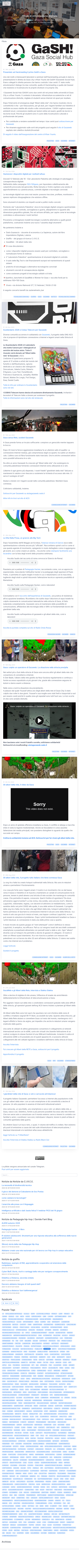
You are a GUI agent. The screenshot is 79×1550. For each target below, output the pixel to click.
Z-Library (53, 1506)
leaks (24, 1506)
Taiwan (29, 1427)
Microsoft (56, 1322)
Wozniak (59, 1508)
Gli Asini (19, 1397)
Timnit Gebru (47, 1530)
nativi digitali (50, 1454)
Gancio (72, 634)
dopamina (5, 1351)
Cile (72, 1427)
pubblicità (38, 1349)
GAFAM (4, 1316)
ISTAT (46, 1411)
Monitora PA (60, 1519)
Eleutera (30, 1481)
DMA (41, 1381)
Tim (17, 1341)
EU (23, 1332)
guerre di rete (60, 1324)
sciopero (20, 1533)
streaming (60, 1449)
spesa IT (5, 1462)
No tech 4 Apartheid (57, 1389)
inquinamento (58, 1319)
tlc (14, 1533)
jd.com (27, 1519)
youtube (5, 1389)
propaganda (39, 1481)
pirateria (25, 1357)
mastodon (33, 1357)
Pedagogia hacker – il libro (13, 1229)
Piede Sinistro (7, 1430)
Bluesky (5, 1457)
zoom (22, 1446)
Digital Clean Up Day (55, 1511)
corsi (33, 1370)
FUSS (38, 1419)
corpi (54, 1481)
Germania (68, 1419)
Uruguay (34, 1498)
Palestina (50, 141)
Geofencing (53, 1471)
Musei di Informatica (22, 1435)
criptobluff (50, 1427)
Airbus (37, 1516)
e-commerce (19, 1519)
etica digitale (63, 1414)
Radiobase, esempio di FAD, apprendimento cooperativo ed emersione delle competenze (34, 1264)
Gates (13, 1487)
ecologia (16, 1349)
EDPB (27, 1438)
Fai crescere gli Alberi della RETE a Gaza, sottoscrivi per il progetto (31, 1049)
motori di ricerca (27, 1349)
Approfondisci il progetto (13, 1054)
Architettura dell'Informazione (64, 1527)
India (24, 1473)
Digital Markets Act (46, 1498)
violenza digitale (28, 1503)
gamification (18, 1406)
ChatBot (40, 1373)
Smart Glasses (46, 1527)
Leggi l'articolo (9, 946)
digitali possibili (68, 1381)
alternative (47, 1335)
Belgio (8, 1533)
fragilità (48, 1449)
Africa (35, 1457)
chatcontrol (54, 1354)
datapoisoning (7, 1519)
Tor (60, 1506)
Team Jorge (39, 1465)
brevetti (18, 1414)
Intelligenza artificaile (57, 1435)
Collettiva (42, 1473)
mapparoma (39, 1454)
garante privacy (8, 1346)
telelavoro (53, 1384)
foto (29, 1468)
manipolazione (26, 1376)
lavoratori (65, 1322)
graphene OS (6, 1460)
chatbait (30, 1449)
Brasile (13, 1525)
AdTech (5, 1495)
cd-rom (43, 1533)
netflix (5, 1522)
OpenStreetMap (51, 1443)
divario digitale (7, 1384)
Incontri (5, 1527)
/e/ (17, 1476)
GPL (41, 1414)
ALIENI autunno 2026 (11, 1223)
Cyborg (5, 1516)
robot (4, 1438)
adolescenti (6, 1368)
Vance (56, 1530)
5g (35, 1479)
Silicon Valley (12, 1381)
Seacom (16, 1468)
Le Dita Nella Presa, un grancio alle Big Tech (22, 538)
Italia (52, 1362)
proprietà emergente (9, 1514)
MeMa (74, 1446)
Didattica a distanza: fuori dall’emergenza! (19, 1290)
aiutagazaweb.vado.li (37, 745)
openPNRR (13, 1516)
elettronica (49, 1468)
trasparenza (30, 1495)
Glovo (62, 1498)
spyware (48, 1330)
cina (52, 1419)
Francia (26, 1346)
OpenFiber (65, 1408)
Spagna (67, 1397)
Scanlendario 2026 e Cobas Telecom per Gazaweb (25, 330)
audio (4, 1319)
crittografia (49, 1381)
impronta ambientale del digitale (25, 1335)
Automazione (35, 1389)
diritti (54, 1349)
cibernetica (65, 1427)
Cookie (17, 1427)
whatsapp (39, 1338)
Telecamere (62, 1473)
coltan (73, 1408)
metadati (56, 1441)
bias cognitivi (37, 1343)
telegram (32, 1351)
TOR (37, 1435)
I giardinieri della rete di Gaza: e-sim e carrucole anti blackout (29, 1094)
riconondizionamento (36, 1460)
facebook (22, 1338)
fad (58, 1341)
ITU (38, 1476)
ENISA (57, 1498)
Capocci (54, 1487)
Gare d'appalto (7, 1427)
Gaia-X (68, 1357)
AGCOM (35, 1341)
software (49, 1359)
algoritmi (45, 1327)
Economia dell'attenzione (11, 1416)
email (28, 1378)
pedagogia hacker (54, 634)
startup (62, 1471)
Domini (18, 1506)
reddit (62, 1522)
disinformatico (64, 1443)
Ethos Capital (22, 1454)
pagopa (48, 1481)
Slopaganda (34, 1471)
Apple (28, 1332)
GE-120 (12, 1481)
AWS (41, 1446)
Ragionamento (7, 1500)
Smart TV (24, 1362)
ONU (11, 1495)
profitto (52, 1476)
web (45, 1387)
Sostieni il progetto (11, 951)
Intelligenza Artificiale (14, 1314)
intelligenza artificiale (10, 1378)
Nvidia (43, 1487)
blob (38, 1484)
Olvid (10, 1530)
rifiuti (44, 1368)
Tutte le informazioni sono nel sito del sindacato (23, 398)
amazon (58, 1362)
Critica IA (45, 1419)
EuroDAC (5, 1465)
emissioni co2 (7, 1335)
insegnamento (7, 1357)
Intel (69, 1384)
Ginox (22, 1457)
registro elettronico (26, 1516)
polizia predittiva (23, 1370)
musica (29, 1411)
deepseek (54, 1403)
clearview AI (44, 1416)
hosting (28, 1508)
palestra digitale (50, 1433)
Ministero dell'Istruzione (41, 1378)
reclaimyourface (29, 1419)
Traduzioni (71, 1473)
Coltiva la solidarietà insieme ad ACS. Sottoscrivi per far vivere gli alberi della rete (38, 838)
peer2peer (5, 1443)
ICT (75, 1419)
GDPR (33, 1314)
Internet (72, 141)
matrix (66, 1508)
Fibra (61, 1368)
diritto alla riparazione (10, 1362)
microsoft (60, 1357)
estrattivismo (36, 1346)
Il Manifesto (43, 1457)
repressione (48, 1400)
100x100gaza (32, 184)
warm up (5, 1481)
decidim (36, 1487)
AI (3, 1314)
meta (23, 1430)
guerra (33, 296)
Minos (31, 1454)
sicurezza (30, 1338)
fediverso (32, 1373)
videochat (54, 1416)
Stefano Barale (21, 1330)
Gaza (57, 141)
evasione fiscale (8, 1473)
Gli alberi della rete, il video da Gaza (18, 785)
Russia (25, 1414)
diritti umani (41, 1495)
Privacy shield (67, 1341)
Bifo (74, 1449)
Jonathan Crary (64, 1481)
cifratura (21, 1441)
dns (72, 1368)
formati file (67, 1525)
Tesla (68, 1500)
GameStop (70, 1522)
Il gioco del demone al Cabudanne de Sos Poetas (23, 1192)
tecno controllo (8, 1322)
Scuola (64, 1335)
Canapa (50, 1500)
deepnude (71, 1433)
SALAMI (23, 1468)
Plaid (32, 1433)
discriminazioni (7, 1433)
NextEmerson (14, 1422)
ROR (34, 1376)
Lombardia (44, 1397)
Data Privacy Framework (66, 1349)
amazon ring (19, 1451)
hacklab (28, 1400)
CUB (20, 1492)
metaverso (17, 1392)
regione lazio (46, 1516)
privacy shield (24, 1381)
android (65, 1370)
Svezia (71, 1530)
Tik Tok (45, 1362)
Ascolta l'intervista (11, 1044)
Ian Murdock (6, 1479)
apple (4, 1365)
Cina (39, 1335)
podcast (71, 1435)
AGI (37, 1506)
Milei (13, 1498)
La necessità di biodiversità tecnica (17, 1185)
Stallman (22, 1465)
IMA (37, 1365)
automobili (71, 1438)
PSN (25, 1522)
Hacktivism (32, 1392)
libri (44, 1316)
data (27, 1389)
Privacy (54, 1314)
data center (65, 1354)
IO (62, 1397)
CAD (36, 1416)
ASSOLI (63, 1438)
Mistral (17, 1530)
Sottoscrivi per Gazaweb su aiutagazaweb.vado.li (24, 493)
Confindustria (15, 1527)
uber (32, 1435)
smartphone (37, 1324)
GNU (17, 1511)
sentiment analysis (68, 1516)
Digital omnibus (38, 1443)
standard (23, 1460)
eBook (65, 1506)
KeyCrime (61, 1424)
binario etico (30, 1451)
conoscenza (58, 1400)
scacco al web (66, 1430)
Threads (25, 1416)
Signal (67, 1368)
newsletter (33, 1414)
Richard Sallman (8, 1511)
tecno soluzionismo (9, 1395)
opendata (43, 1365)
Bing (46, 1506)
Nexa (24, 1392)
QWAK (74, 1492)
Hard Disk (67, 1446)
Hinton (33, 1438)
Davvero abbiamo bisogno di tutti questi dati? (21, 1284)
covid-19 (24, 1373)
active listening (8, 1506)
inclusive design (43, 1403)
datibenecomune (69, 1454)
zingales (56, 1516)
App (70, 1362)
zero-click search (21, 1471)
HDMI (66, 1479)
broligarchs (49, 1376)
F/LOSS (30, 1462)
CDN (54, 1424)
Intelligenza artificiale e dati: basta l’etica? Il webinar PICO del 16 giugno (32, 1210)
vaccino (11, 1438)
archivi (26, 1492)
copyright (43, 1341)
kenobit (71, 1365)
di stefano (57, 1525)
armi (53, 1357)
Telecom (40, 1438)
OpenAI (62, 1351)
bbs (15, 1495)
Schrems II (63, 1330)
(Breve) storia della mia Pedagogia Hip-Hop (20, 1244)
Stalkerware (31, 1441)
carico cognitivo (21, 1484)
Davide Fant (11, 1370)
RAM (3, 1411)
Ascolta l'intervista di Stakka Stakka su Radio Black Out (26, 1140)
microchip (6, 1498)
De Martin (39, 1354)
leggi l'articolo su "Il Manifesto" (16, 1135)
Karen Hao (51, 1533)
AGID (70, 1416)
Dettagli (31, 1506)
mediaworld (36, 1519)
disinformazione (40, 1500)
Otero (4, 1530)
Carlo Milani (71, 1324)
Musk (66, 1327)
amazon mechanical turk (11, 1408)
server (19, 1424)
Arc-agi (54, 1514)
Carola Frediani (7, 1354)
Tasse (21, 1389)
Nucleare (24, 1384)
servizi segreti (20, 1411)
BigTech (54, 296)
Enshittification (15, 1462)
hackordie (63, 1530)
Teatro (31, 1525)
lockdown (13, 1522)
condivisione (35, 1492)
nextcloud (6, 1387)
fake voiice (58, 1489)
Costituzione (56, 1451)
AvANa (39, 1362)
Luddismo (5, 1487)
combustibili (29, 1489)
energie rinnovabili (60, 1395)
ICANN (4, 1454)
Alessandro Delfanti (15, 1489)
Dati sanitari (6, 1446)
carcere (21, 1495)
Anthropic (64, 1441)
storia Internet (24, 1395)
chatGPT (23, 1324)
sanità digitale (37, 1408)
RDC (27, 1498)
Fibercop (5, 1525)
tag (64, 1503)
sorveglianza (36, 1316)
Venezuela (45, 1519)
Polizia (58, 1381)
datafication (38, 1411)
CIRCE (37, 1322)
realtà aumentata (63, 1476)
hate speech (21, 1481)
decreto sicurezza (61, 1468)
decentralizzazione (9, 1403)
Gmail (65, 1451)
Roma (17, 1384)
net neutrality (64, 1514)
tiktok (74, 1397)
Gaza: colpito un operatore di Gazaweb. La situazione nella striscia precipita (35, 667)
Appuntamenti (28, 1322)
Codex (37, 1462)
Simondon (53, 1411)
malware (28, 1341)
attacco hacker (66, 1373)
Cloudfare (57, 1365)
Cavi (48, 1357)
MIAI (37, 1489)
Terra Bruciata (7, 1484)
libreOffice (59, 1419)
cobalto (57, 1408)
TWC (50, 1365)
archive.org (62, 1422)
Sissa (22, 1378)
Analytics (63, 1416)
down (65, 1365)
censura (32, 1330)
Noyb (35, 1359)
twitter (17, 1343)
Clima (23, 1427)
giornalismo (41, 1370)
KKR (68, 1351)
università (19, 1354)
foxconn (56, 1430)
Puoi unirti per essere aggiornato (15, 1169)
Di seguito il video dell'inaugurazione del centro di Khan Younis (29, 134)
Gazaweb (64, 141)
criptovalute (29, 1354)
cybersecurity (61, 1376)
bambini (40, 1376)
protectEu (49, 1438)
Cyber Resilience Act (9, 1535)
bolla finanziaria (56, 1392)
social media (35, 1327)
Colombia (13, 1465)
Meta (22, 1316)
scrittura (58, 1406)
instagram (38, 1387)
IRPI (42, 1468)
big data (58, 1460)
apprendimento (69, 1392)
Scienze (68, 1519)
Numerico (67, 1492)
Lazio (71, 1506)
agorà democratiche (24, 1487)
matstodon (63, 1487)
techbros (16, 1365)
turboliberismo (41, 1503)
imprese (67, 1462)
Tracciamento (35, 1368)
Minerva (32, 1476)
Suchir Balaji (18, 1479)
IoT (71, 1468)
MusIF (42, 1489)
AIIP (68, 1503)
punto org (12, 1454)
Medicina (20, 1400)
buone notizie (60, 1332)
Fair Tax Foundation (9, 1449)
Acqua (57, 1438)
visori (73, 1476)
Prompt (53, 1492)
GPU (48, 1487)
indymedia (44, 1395)
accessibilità (53, 1368)
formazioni (28, 1479)
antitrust (55, 1343)
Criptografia (7, 1468)
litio (4, 1370)
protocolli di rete (44, 1430)
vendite (57, 1500)
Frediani (44, 1476)
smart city (72, 1387)
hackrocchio (28, 1424)
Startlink (43, 1406)
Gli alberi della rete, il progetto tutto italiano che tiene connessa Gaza (32, 878)
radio (36, 1406)
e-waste (23, 1422)
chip (21, 1341)
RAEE (25, 1351)
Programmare (41, 1422)
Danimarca (26, 1408)
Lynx (44, 1522)
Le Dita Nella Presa (43, 1314)
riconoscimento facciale (11, 1332)
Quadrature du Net (9, 1508)
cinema (68, 1449)
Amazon (55, 1330)
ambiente (42, 1357)
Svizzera (19, 1443)
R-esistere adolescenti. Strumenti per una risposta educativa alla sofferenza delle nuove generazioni (39, 1237)
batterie (32, 1362)
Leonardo (31, 1522)
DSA (9, 1365)
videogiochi (66, 1378)
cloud (19, 1322)
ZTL (25, 1514)
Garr (27, 1533)
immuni (4, 1503)
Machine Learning (8, 1400)
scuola (26, 1314)
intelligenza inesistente (53, 1446)
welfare (20, 1508)
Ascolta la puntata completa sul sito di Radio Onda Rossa (27, 628)
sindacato (52, 1473)
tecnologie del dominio (67, 296)
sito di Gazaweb (65, 127)
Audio (28, 1316)
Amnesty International (56, 1495)
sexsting (17, 1503)
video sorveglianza (55, 1387)
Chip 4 (30, 1473)
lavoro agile (67, 1457)
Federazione (27, 1527)
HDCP (72, 1479)
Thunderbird (71, 1471)
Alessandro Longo (43, 1451)
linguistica (50, 1460)
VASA (44, 1525)
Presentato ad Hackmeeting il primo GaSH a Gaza (24, 72)
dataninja (43, 1384)
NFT (33, 1365)
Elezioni (5, 1419)
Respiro (5, 1476)
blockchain (26, 1365)
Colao (56, 1479)
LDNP (60, 1314)
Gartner (66, 1460)
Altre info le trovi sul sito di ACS (16, 498)
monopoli (66, 1359)
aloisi (50, 1525)
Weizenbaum (14, 1457)
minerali (47, 1514)
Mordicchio (46, 1484)
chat (73, 1378)
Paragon (58, 1359)
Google (11, 1316)
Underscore (63, 1411)
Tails (42, 1435)
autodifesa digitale (52, 1373)
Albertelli (14, 1389)
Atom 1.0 (8, 1303)
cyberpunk (24, 1476)
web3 (60, 1462)
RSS (16, 1303)
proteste (52, 1341)
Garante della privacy (51, 1346)
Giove (68, 1424)
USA (17, 1316)
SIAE (35, 1473)
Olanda (71, 1451)
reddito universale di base (24, 1500)
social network (45, 1319)
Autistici (62, 1384)
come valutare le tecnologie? (14, 1198)
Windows (57, 1370)
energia (69, 1332)
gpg (10, 1503)
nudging (17, 1430)
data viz (41, 1359)
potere (25, 1433)
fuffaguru (22, 1449)
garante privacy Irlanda (53, 1465)
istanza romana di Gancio (52, 543)
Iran (3, 1381)
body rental (48, 1408)
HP (47, 1435)
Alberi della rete (69, 957)
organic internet (27, 1511)
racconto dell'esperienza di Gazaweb (35, 596)
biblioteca (19, 1438)
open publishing (35, 1530)
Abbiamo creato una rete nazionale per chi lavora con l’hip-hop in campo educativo (37, 1250)
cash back (72, 1487)
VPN (51, 1395)
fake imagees (68, 1489)
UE (72, 1314)
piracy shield (24, 1327)
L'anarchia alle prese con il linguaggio (18, 1204)
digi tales (25, 1530)
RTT (3, 1471)
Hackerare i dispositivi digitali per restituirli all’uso (24, 174)
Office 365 (28, 1406)
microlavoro (33, 1384)
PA (13, 1341)
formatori (47, 1424)
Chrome (10, 1411)
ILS (54, 1449)
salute (15, 1460)
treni (20, 1403)
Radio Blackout (15, 1419)
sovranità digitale (51, 1338)
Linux (73, 1346)
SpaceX (38, 1525)
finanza (17, 1357)
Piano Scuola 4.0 (8, 1330)
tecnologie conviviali (21, 296)
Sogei (39, 1522)
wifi (54, 1061)
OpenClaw (69, 1495)
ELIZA (32, 1416)
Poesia (60, 1492)
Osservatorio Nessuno (49, 1462)
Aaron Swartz (7, 1406)
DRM (61, 1479)
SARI (35, 1427)
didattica (5, 1359)
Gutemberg (13, 1492)
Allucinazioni (28, 1397)
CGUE (65, 1362)
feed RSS (32, 1484)
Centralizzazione (32, 1446)
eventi (72, 1414)
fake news (34, 1381)
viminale (36, 1468)
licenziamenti (22, 1525)
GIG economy (31, 1430)
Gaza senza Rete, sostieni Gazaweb (18, 438)
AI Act (50, 1370)
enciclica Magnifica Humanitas (43, 1508)
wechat (12, 1476)
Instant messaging (65, 1403)
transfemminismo (8, 1424)
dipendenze (6, 1341)
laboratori (26, 1343)
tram (72, 1508)
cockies (30, 1465)
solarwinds (35, 1533)
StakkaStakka (70, 1061)
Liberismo (10, 1471)
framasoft (35, 1395)
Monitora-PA (53, 1351)
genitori (36, 1527)
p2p (12, 1443)
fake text (49, 1489)
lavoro (50, 1316)
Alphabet (16, 1368)
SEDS (20, 1514)
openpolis (24, 1368)
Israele (15, 1327)
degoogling (56, 1378)
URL (51, 1457)
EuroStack (61, 1533)
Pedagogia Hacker (32, 569)
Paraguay (67, 1465)
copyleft (39, 1433)
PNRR (29, 1324)
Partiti (28, 1457)
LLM (61, 1338)
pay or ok (18, 1433)
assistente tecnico (35, 1514)
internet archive (70, 1406)
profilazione (15, 1359)
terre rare (68, 1338)
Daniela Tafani (42, 1351)
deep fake (44, 1471)
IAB (3, 1533)
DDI (52, 1519)
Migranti (31, 1422)
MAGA (37, 1397)
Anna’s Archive (7, 1435)
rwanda (18, 1473)
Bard (41, 1506)
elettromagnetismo (45, 1479)
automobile (62, 1433)
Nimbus (4, 1422)
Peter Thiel (29, 1387)
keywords (57, 1503)
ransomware (14, 1376)
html (50, 1503)
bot (65, 1387)
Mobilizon (57, 1457)
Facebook (40, 1330)
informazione (54, 1397)
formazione (6, 1349)
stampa (5, 1492)
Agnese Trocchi (16, 1351)
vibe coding (52, 1422)
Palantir (19, 1346)
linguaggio (39, 1449)
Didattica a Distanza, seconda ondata (18, 1278)
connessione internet (59, 505)
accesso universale (9, 1441)
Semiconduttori (29, 1403)
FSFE (20, 1522)
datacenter (6, 1324)
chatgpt (41, 1427)
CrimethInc (20, 1498)
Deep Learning (43, 1392)
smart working (7, 1343)
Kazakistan (27, 1443)
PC (63, 1500)
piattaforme (6, 1327)
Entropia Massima (50, 1414)
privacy (66, 1314)
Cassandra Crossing (9, 1338)
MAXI (68, 1484)
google (71, 1335)
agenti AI (5, 1376)
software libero (60, 1316)
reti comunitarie (40, 1511)
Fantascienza (7, 1392)
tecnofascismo (7, 1414)
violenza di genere (44, 1441)
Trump (74, 1359)
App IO (4, 1489)
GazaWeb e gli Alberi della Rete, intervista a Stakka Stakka (28, 990)
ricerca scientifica (58, 1484)
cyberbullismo (53, 1522)
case (24, 1462)
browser (45, 1389)
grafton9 (45, 1492)
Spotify (15, 1446)
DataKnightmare (56, 1327)
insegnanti (64, 1343)
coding (59, 1454)
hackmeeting (48, 1324)
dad (49, 1322)
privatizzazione (7, 1451)
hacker (51, 1332)
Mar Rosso (38, 1424)
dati (69, 1316)
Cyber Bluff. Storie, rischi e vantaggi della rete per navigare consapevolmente (35, 1271)
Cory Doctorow (17, 1387)
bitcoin (70, 1376)
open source (65, 1346)
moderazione (37, 1400)
